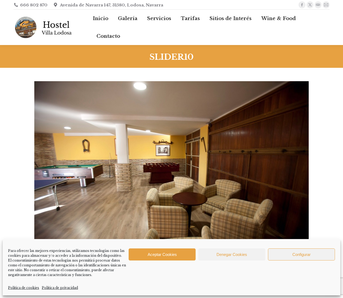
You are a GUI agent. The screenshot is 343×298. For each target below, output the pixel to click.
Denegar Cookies (232, 254)
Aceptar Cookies (162, 254)
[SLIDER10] (171, 172)
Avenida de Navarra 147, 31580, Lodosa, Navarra (111, 5)
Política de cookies (23, 288)
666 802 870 (33, 5)
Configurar (301, 254)
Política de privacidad (60, 288)
